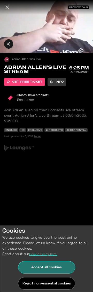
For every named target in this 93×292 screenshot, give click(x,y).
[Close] (7, 7)
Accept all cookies (46, 267)
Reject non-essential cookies (46, 283)
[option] (24, 82)
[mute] (8, 43)
